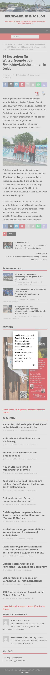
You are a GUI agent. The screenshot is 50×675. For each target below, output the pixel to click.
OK (33, 365)
